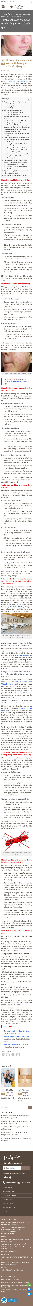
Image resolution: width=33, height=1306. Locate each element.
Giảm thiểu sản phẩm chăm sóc (17, 121)
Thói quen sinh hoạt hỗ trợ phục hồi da (17, 167)
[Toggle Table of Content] (28, 99)
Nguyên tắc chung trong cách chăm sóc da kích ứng (16, 117)
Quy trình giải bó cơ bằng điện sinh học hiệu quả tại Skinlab (15, 1128)
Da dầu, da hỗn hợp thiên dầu (16, 129)
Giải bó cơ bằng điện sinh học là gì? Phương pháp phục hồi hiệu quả (16, 1122)
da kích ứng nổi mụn (19, 381)
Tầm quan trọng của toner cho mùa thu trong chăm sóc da (17, 1095)
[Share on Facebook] (6, 1054)
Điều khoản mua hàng (8, 1191)
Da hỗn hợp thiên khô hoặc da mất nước (18, 134)
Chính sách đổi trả (7, 1199)
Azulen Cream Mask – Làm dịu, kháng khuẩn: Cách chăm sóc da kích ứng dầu (17, 144)
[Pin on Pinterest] (16, 1054)
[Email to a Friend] (12, 1054)
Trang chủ (5, 14)
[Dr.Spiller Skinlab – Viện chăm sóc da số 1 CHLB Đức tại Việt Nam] (16, 7)
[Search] (31, 1)
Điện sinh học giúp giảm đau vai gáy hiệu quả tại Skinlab (16, 1139)
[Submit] (30, 1107)
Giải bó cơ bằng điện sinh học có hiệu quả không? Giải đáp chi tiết (15, 1117)
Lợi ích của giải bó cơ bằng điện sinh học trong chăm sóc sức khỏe (14, 1134)
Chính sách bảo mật (8, 1203)
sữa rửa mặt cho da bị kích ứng (18, 1031)
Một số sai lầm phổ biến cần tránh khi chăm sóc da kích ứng (16, 172)
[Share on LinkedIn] (19, 1054)
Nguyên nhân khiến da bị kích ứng (15, 102)
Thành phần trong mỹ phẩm (15, 106)
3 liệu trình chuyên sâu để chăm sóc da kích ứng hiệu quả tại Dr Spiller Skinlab (16, 138)
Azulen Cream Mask (22, 655)
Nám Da (6, 70)
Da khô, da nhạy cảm (13, 131)
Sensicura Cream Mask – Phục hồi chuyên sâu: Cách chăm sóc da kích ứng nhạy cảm (18, 156)
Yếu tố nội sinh (11, 108)
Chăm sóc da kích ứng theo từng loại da (16, 127)
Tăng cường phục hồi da (15, 123)
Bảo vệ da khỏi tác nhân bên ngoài (18, 125)
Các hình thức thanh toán (9, 1195)
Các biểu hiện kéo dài (14, 114)
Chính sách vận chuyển (9, 1207)
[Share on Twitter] (9, 1054)
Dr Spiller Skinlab (16, 607)
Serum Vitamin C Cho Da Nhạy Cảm (16, 1036)
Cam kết (5, 1211)
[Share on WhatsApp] (3, 1054)
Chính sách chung (7, 1187)
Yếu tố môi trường (12, 104)
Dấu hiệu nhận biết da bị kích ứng (14, 110)
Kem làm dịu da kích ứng (12, 1044)
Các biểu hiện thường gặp (15, 112)
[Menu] (3, 7)
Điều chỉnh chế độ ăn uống (15, 164)
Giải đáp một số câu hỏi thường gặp (15, 175)
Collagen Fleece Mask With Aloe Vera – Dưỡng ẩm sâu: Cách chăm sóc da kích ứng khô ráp (17, 150)
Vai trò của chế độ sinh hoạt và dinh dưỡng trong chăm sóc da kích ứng (15, 161)
